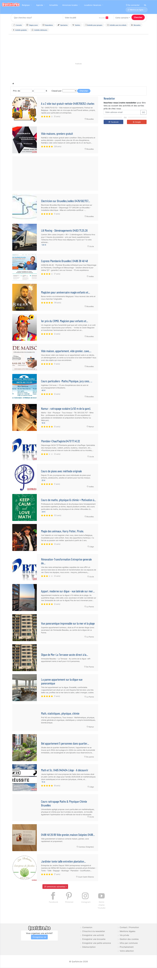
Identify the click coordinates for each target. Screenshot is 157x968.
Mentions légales (127, 931)
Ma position (102, 17)
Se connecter (133, 5)
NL (145, 5)
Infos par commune (129, 943)
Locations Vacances (92, 5)
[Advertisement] (55, 173)
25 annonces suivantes (55, 886)
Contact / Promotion (129, 927)
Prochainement (127, 947)
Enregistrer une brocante (93, 939)
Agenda (39, 5)
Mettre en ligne (136, 10)
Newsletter (109, 98)
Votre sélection (127, 951)
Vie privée (124, 935)
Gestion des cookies (129, 939)
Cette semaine (121, 18)
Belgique (26, 5)
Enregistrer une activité (93, 935)
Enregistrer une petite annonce (96, 943)
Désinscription (89, 947)
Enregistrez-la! (39, 937)
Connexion (87, 927)
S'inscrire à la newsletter (93, 931)
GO (143, 112)
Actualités (53, 5)
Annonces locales (70, 5)
